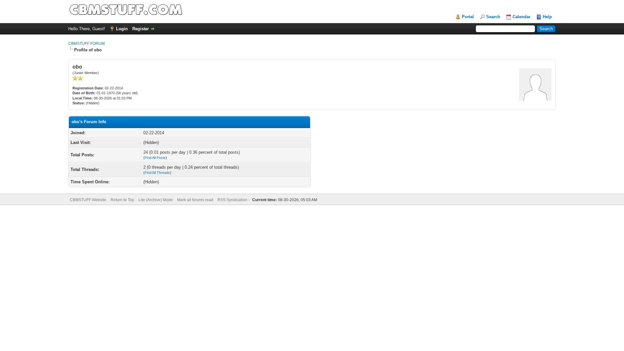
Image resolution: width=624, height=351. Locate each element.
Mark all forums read (195, 200)
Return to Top (122, 200)
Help (547, 16)
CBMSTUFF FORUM (86, 43)
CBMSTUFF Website (88, 200)
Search (493, 16)
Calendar (521, 16)
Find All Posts (155, 158)
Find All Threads (157, 173)
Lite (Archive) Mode (155, 200)
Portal (468, 16)
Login (122, 28)
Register (140, 28)
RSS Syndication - (234, 200)
